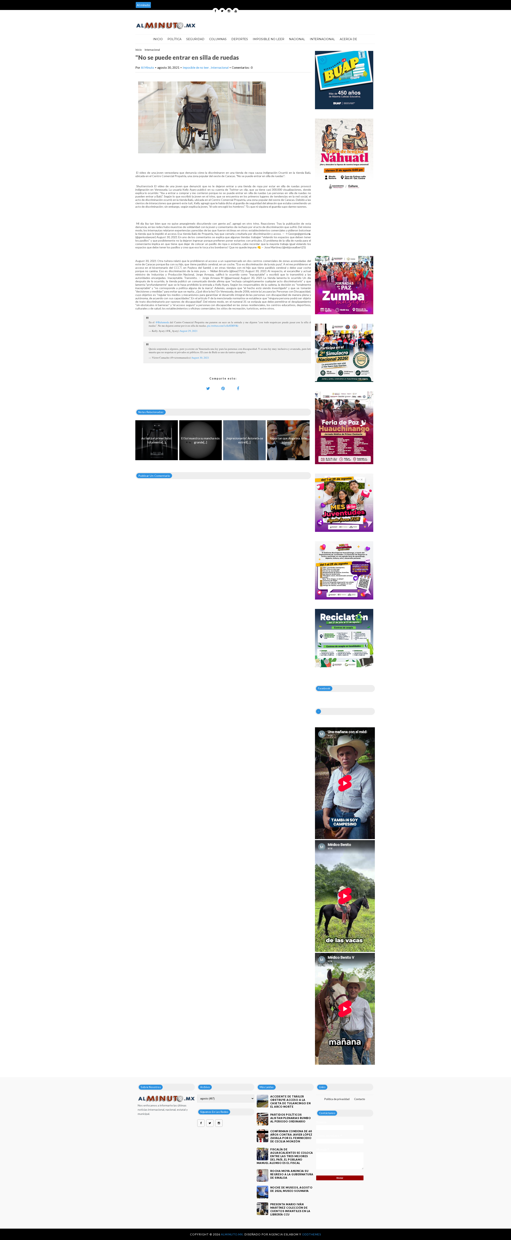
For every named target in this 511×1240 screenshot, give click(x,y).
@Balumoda (162, 322)
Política (174, 39)
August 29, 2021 (189, 331)
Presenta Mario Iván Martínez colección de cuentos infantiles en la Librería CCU (290, 1209)
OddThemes (311, 1234)
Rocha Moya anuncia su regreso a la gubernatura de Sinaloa (291, 1174)
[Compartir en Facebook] (238, 388)
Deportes (239, 39)
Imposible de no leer (196, 67)
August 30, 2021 (200, 357)
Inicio (158, 39)
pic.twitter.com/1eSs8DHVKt (222, 325)
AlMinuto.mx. (233, 1234)
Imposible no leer (268, 39)
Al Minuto (147, 67)
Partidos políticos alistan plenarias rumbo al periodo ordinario (290, 1118)
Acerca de (348, 39)
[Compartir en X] (208, 388)
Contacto (359, 1099)
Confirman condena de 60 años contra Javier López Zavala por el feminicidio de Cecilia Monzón (291, 1136)
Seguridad (195, 39)
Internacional (322, 39)
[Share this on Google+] (223, 388)
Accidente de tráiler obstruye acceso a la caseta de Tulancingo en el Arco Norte (290, 1101)
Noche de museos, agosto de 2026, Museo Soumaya (291, 1189)
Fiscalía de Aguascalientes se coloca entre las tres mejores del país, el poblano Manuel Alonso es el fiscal (285, 1156)
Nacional (297, 39)
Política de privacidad (337, 1099)
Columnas (218, 39)
